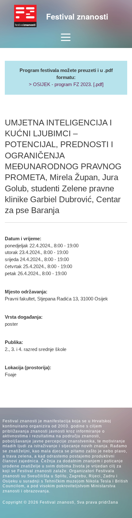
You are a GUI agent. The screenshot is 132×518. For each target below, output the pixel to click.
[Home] (25, 16)
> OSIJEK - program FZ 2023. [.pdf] (66, 84)
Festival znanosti (77, 16)
